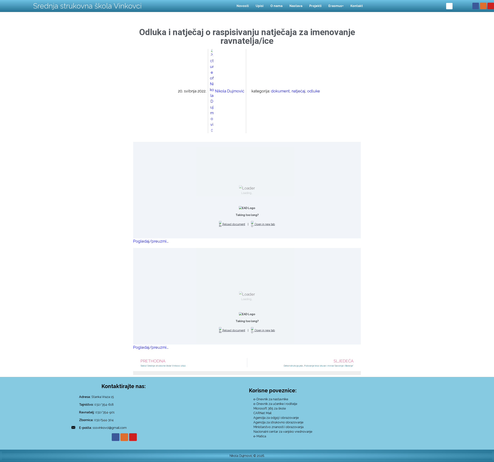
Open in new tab (264, 224)
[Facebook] (475, 6)
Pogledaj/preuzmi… (150, 241)
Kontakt (356, 6)
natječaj (298, 91)
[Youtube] (490, 6)
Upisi (259, 6)
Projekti (315, 6)
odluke (313, 91)
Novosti (243, 6)
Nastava (295, 6)
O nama (276, 6)
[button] (449, 6)
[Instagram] (483, 6)
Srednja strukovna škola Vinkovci (87, 6)
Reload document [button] (233, 224)
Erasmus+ (335, 6)
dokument (280, 91)
